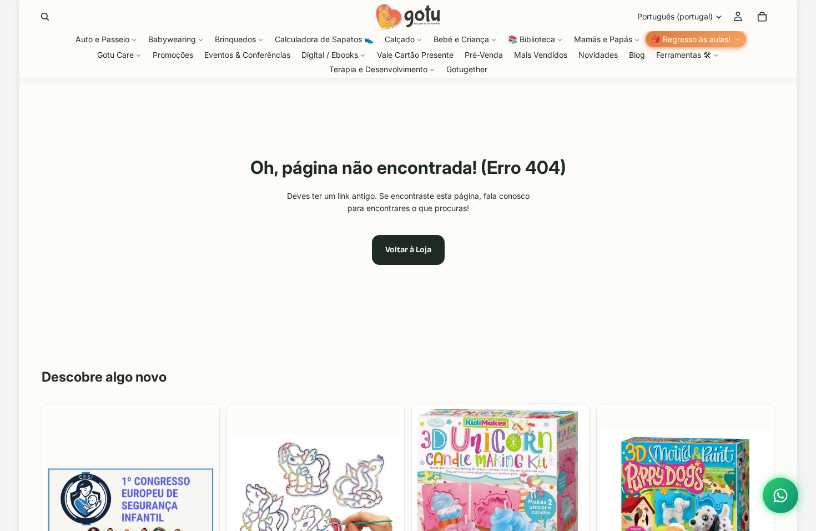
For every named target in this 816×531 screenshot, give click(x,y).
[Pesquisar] (45, 16)
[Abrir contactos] (780, 495)
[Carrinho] (762, 16)
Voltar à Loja (408, 249)
